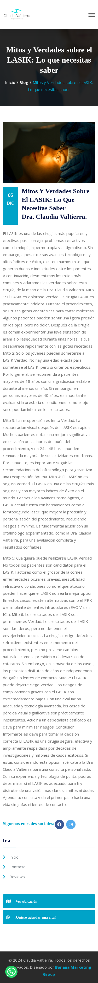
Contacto (17, 866)
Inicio (10, 82)
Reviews (17, 876)
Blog (24, 82)
